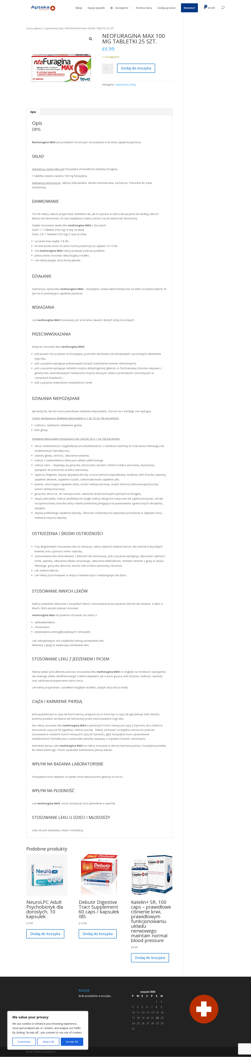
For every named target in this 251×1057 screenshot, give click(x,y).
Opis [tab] (33, 112)
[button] (90, 39)
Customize (24, 1041)
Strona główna (34, 28)
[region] (47, 1030)
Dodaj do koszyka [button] (45, 933)
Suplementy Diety (53, 28)
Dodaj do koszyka (136, 68)
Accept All (72, 1041)
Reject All (48, 1041)
